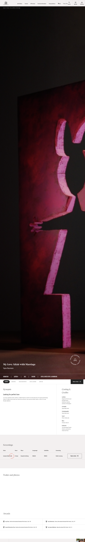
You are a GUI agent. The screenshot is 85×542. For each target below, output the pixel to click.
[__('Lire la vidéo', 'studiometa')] (22, 492)
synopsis (6, 381)
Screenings (13, 381)
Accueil (4, 7)
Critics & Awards (33, 381)
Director (41, 381)
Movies (8, 7)
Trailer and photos (23, 381)
